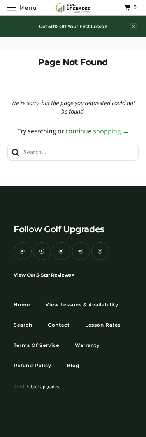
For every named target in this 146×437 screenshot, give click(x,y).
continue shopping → (97, 131)
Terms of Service (36, 345)
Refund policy (32, 365)
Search (23, 325)
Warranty (87, 345)
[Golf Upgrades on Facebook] (42, 251)
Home (22, 304)
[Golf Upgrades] (73, 7)
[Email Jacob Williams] (100, 251)
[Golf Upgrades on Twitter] (23, 251)
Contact (59, 325)
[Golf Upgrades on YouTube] (61, 251)
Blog (73, 365)
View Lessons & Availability (82, 304)
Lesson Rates (103, 325)
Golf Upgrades (45, 387)
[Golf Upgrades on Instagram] (81, 251)
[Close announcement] (133, 26)
